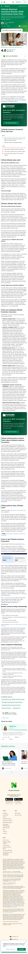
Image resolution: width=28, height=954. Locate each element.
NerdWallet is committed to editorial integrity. (12, 47)
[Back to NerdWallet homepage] (2, 6)
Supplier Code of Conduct (7, 842)
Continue (21, 949)
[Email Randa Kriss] (10, 728)
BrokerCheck (14, 906)
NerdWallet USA (15, 936)
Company (5, 813)
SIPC (20, 901)
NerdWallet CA (15, 939)
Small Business (16, 708)
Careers (4, 816)
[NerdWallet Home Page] (5, 2)
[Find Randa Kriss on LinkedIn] (12, 728)
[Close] (25, 941)
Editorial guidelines (7, 822)
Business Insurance (6, 708)
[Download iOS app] (9, 799)
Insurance (7, 6)
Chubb (3, 500)
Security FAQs (18, 815)
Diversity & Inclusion (8, 820)
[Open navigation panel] (1, 2)
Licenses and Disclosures (18, 872)
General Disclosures (18, 905)
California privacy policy (7, 848)
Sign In (18, 2)
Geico (11, 254)
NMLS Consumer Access (7, 872)
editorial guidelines (13, 642)
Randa (12, 726)
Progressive (18, 254)
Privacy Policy (10, 904)
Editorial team (6, 827)
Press (4, 829)
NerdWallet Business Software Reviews (11, 705)
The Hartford (6, 597)
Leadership (5, 815)
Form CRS (18, 903)
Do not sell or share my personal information (7, 853)
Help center (17, 813)
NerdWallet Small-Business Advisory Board (12, 702)
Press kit (5, 831)
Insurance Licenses (12, 881)
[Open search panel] (13, 2)
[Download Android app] (18, 799)
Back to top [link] (6, 717)
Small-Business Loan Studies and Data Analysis (13, 699)
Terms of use (6, 840)
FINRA (17, 901)
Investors (5, 833)
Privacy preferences (7, 850)
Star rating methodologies (6, 825)
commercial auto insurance (17, 510)
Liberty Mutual (4, 586)
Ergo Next (7, 551)
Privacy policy (6, 845)
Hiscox (13, 597)
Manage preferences (10, 949)
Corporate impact (7, 818)
